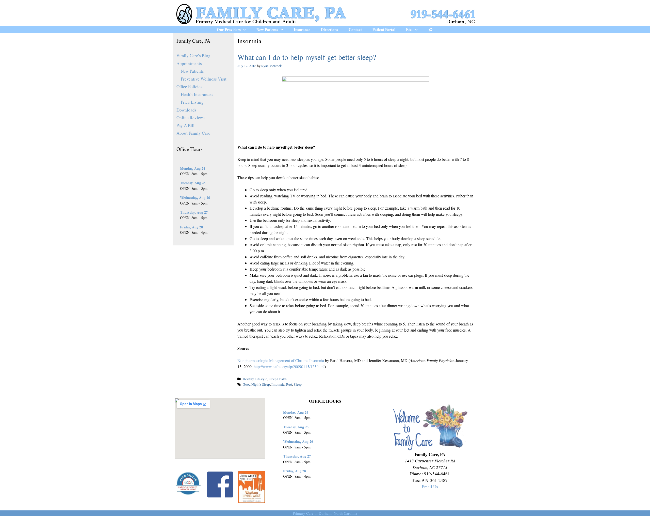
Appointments (189, 63)
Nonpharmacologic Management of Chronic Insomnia (280, 360)
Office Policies (189, 86)
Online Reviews (190, 117)
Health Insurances (197, 94)
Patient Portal (383, 29)
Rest (289, 384)
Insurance (302, 29)
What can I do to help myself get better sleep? (306, 57)
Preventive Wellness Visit (203, 79)
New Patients (267, 29)
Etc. (409, 29)
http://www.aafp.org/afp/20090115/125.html (289, 366)
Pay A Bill (185, 125)
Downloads (186, 110)
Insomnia (278, 384)
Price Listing (192, 102)
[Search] (430, 29)
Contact (355, 29)
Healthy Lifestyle (255, 379)
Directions (329, 29)
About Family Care (193, 133)
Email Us (430, 487)
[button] (246, 29)
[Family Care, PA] (325, 13)
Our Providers (229, 29)
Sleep (298, 384)
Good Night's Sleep (256, 384)
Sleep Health (278, 379)
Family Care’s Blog (193, 55)
